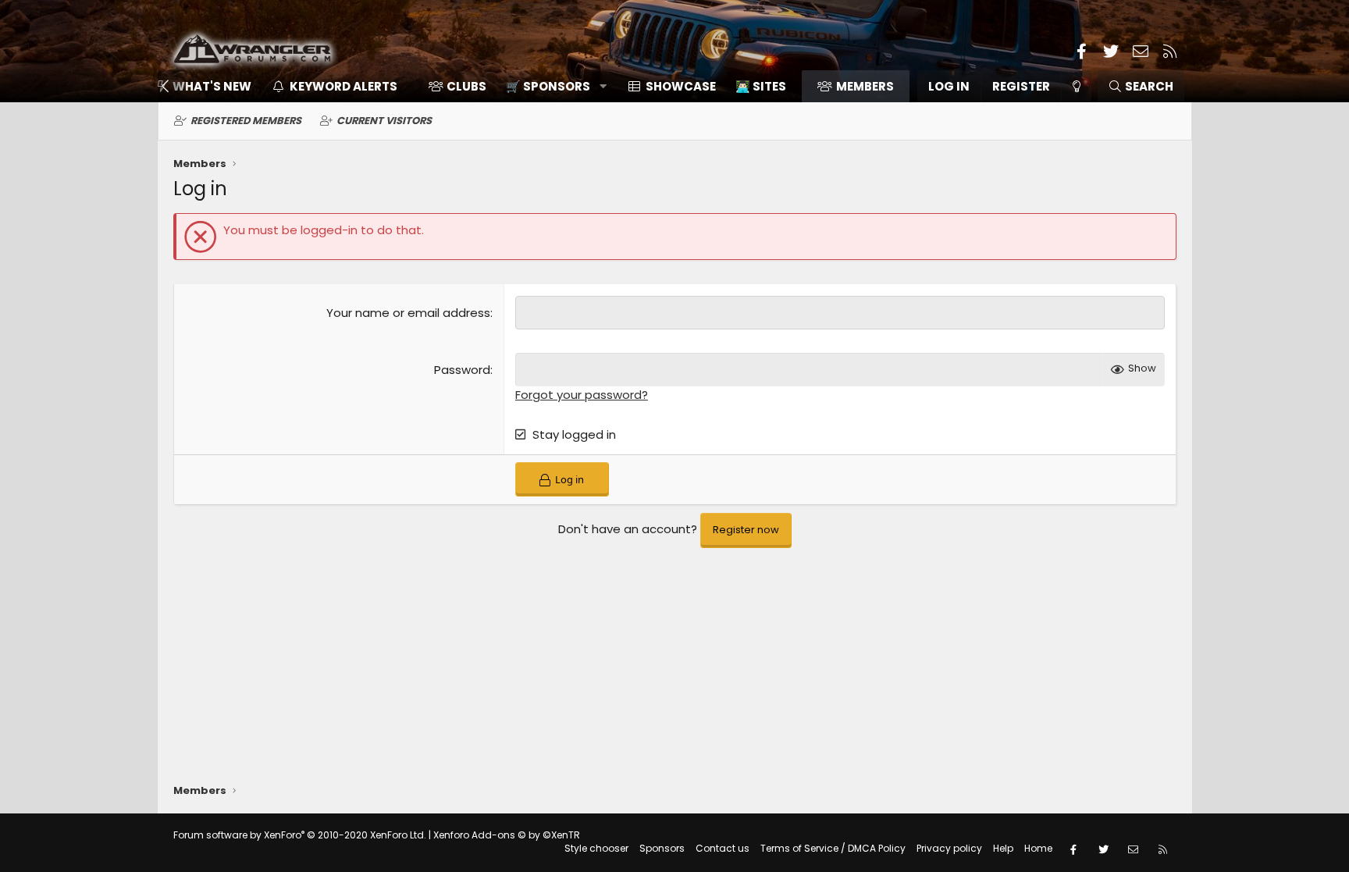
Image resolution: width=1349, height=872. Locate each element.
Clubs (466, 86)
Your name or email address (408, 312)
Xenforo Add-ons (506, 835)
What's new (212, 86)
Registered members (245, 120)
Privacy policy (949, 848)
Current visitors (384, 120)
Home (1038, 848)
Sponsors (662, 848)
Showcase (681, 86)
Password (462, 369)
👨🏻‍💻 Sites (760, 86)
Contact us (722, 848)
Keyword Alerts (343, 86)
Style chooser (596, 848)
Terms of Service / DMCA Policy (833, 848)
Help (1003, 848)
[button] (550, 86)
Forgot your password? (581, 394)
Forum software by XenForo (299, 835)
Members (865, 86)
